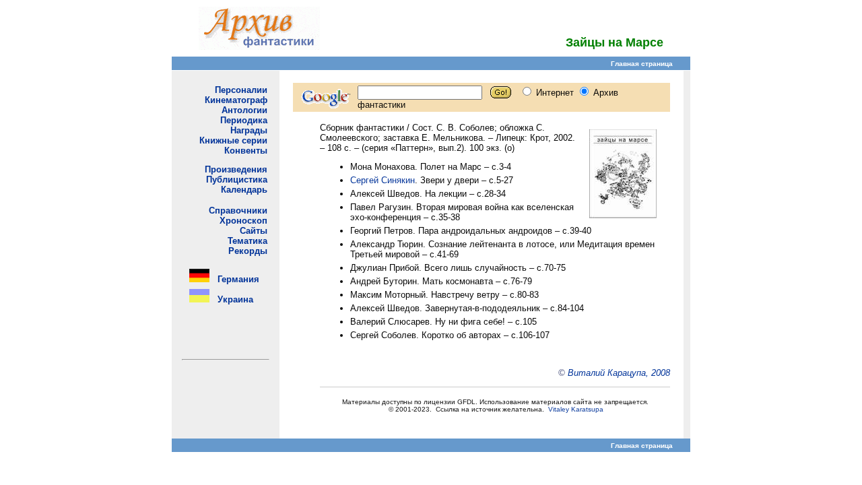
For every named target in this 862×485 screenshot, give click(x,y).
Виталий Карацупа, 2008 (619, 373)
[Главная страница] (259, 46)
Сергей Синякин (382, 180)
